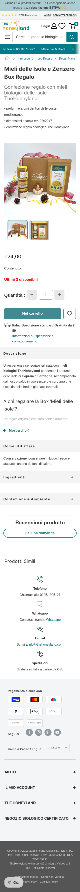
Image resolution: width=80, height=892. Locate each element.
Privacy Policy (28, 881)
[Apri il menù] (7, 36)
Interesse (24, 58)
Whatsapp (53, 619)
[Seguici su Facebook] (29, 732)
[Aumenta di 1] (59, 295)
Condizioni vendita (52, 876)
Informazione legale (26, 876)
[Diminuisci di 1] (32, 295)
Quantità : (14, 295)
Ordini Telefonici (64, 15)
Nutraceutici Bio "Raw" (19, 49)
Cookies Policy (49, 881)
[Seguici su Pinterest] (48, 732)
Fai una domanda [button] (40, 533)
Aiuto (47, 15)
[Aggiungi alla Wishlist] (69, 313)
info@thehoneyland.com (46, 644)
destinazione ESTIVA (45, 7)
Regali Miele (67, 58)
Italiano (55, 747)
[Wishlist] (62, 26)
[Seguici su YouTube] (57, 732)
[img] (9, 15)
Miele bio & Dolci (53, 49)
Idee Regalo (44, 58)
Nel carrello (32, 313)
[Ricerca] (72, 37)
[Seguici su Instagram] (38, 732)
